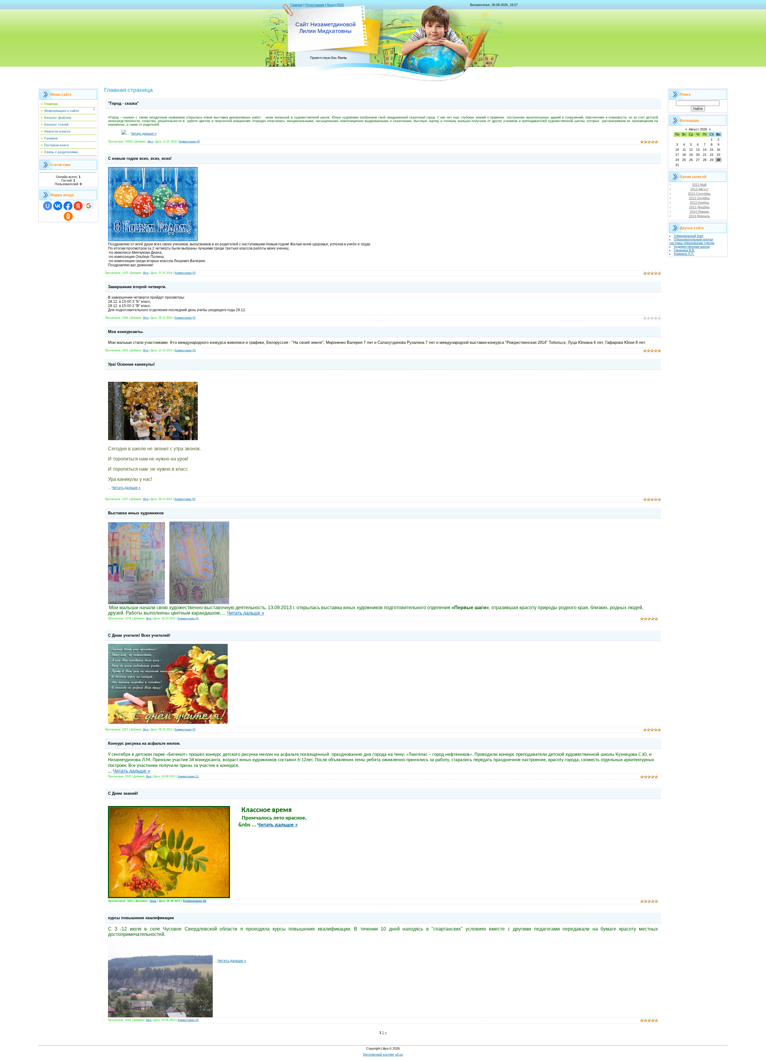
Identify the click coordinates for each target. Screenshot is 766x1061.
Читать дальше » (143, 133)
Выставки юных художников (136, 513)
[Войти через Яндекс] (78, 205)
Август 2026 (698, 129)
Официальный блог (688, 236)
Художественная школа (692, 246)
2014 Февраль (699, 216)
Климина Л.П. (684, 254)
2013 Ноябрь (699, 202)
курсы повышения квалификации (141, 918)
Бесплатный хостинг (378, 1054)
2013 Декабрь (699, 207)
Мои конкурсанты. (126, 331)
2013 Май (699, 184)
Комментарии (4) (189, 141)
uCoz (399, 1054)
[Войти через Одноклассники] (68, 216)
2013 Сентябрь (699, 193)
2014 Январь (699, 211)
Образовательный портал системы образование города (691, 241)
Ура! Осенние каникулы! (131, 364)
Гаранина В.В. (684, 250)
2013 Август (699, 189)
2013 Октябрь (699, 198)
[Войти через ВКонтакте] (57, 205)
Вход (331, 5)
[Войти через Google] (88, 206)
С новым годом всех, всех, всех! (139, 158)
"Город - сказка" (123, 103)
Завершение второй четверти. (137, 287)
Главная (296, 5)
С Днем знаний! (123, 793)
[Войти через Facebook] (67, 205)
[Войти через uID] (47, 205)
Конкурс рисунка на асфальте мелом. (144, 743)
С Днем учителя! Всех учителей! (139, 635)
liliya (150, 141)
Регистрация (314, 5)
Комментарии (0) (185, 272)
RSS (340, 5)
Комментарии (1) (188, 776)
